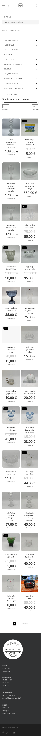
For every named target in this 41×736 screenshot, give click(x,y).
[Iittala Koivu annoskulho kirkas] (11, 334)
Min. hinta (5, 110)
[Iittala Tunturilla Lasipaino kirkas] (29, 378)
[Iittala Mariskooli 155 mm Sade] (11, 295)
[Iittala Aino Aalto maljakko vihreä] (11, 542)
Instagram (5, 711)
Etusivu (4, 30)
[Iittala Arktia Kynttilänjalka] (11, 415)
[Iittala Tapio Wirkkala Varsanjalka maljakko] (11, 171)
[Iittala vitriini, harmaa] (29, 583)
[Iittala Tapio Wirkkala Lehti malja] (29, 171)
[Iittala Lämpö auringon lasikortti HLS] (29, 127)
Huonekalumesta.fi (8, 713)
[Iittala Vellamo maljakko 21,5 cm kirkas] (29, 295)
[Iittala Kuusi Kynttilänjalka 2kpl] (29, 542)
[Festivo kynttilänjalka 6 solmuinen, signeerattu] (11, 127)
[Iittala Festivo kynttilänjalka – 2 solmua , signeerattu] (29, 500)
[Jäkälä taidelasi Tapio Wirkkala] (11, 254)
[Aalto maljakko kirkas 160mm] (29, 212)
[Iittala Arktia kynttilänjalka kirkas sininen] (29, 415)
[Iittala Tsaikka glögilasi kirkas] (11, 378)
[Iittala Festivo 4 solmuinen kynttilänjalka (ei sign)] (11, 500)
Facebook (5, 708)
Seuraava (25, 623)
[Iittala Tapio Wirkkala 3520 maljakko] (11, 212)
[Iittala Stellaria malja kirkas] (11, 459)
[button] (3, 5)
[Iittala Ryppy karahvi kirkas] (29, 459)
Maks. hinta (35, 110)
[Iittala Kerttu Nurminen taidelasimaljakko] (11, 583)
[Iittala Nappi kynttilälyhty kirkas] (29, 334)
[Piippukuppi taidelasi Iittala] (29, 254)
